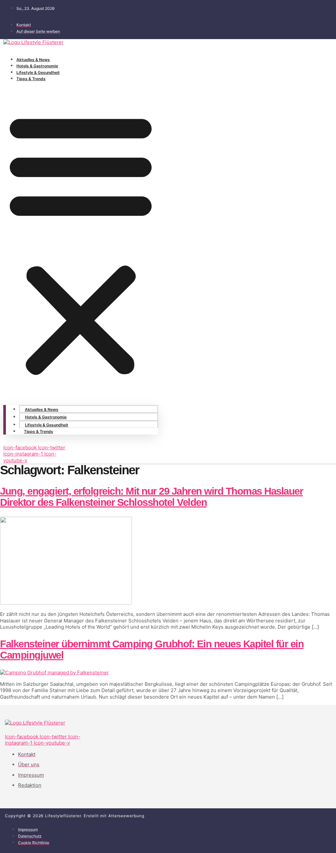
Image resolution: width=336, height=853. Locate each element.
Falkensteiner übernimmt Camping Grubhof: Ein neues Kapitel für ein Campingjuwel (152, 649)
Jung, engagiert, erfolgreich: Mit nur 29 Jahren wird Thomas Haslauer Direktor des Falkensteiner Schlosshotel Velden (151, 496)
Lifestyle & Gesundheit (38, 72)
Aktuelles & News (33, 59)
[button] (80, 243)
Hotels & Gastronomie (37, 65)
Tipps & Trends (31, 78)
